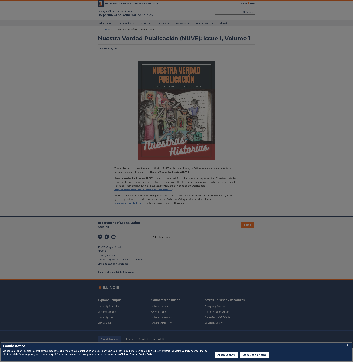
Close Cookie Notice (254, 355)
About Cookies (226, 355)
